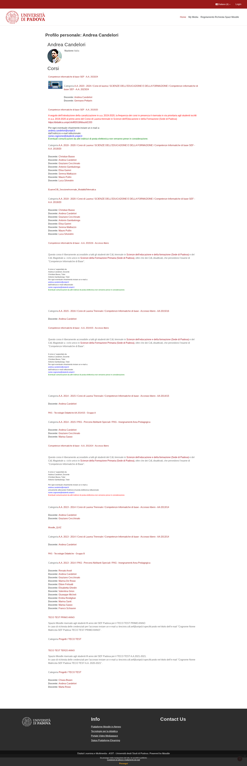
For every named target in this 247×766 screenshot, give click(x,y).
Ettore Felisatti (66, 584)
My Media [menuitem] (193, 17)
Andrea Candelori (83, 97)
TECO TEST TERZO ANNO (61, 650)
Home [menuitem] (183, 17)
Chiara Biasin (65, 680)
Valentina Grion (66, 591)
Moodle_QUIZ (54, 527)
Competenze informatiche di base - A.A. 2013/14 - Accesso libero (78, 445)
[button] (223, 4)
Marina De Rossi (67, 581)
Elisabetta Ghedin (68, 588)
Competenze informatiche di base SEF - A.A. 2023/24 (73, 76)
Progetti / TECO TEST (70, 639)
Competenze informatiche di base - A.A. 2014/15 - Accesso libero (78, 328)
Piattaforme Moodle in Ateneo (106, 726)
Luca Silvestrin (66, 180)
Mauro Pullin (65, 177)
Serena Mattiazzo (67, 173)
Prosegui (123, 763)
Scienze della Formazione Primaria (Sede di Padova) (107, 258)
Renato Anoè (65, 570)
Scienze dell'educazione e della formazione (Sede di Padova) (158, 254)
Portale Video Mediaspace (104, 736)
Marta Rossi (65, 687)
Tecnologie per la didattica (104, 731)
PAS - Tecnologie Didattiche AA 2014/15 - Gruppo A (72, 413)
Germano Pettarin (83, 100)
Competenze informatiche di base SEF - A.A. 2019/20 (73, 109)
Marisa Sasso (65, 436)
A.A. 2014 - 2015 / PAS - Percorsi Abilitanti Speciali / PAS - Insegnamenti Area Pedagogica (104, 422)
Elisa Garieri (65, 170)
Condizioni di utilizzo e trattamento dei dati (123, 760)
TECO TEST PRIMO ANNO (61, 617)
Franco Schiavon (67, 608)
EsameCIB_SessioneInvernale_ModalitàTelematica (72, 189)
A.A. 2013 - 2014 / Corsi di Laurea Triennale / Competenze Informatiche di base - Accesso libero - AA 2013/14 (114, 507)
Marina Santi (65, 601)
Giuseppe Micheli (67, 594)
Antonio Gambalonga (69, 167)
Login (238, 4)
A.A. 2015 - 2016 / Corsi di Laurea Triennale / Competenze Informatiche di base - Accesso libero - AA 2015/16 (114, 311)
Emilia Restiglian (67, 598)
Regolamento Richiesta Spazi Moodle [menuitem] (220, 17)
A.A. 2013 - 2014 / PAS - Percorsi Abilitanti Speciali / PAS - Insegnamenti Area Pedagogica (104, 563)
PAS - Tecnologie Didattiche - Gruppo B (66, 553)
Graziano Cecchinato (69, 163)
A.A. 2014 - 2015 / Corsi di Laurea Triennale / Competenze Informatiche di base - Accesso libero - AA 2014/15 (114, 396)
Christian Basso (67, 156)
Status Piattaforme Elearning (105, 740)
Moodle (166, 753)
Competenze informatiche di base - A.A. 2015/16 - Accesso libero (78, 243)
